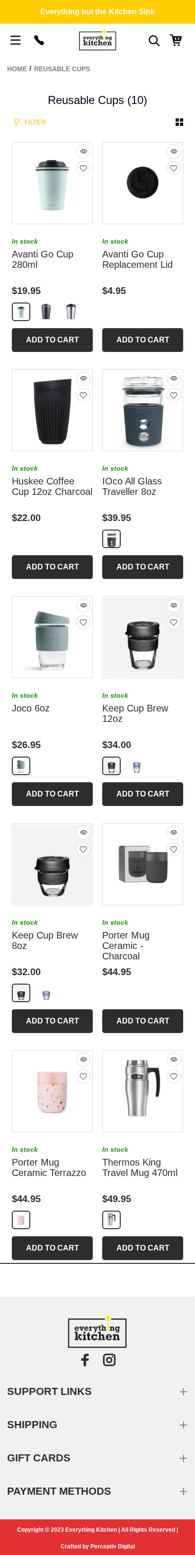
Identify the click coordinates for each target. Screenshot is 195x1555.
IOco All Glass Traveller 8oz (132, 486)
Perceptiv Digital (112, 1546)
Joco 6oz (31, 708)
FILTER (35, 122)
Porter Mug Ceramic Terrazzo (49, 1167)
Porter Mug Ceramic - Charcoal (126, 945)
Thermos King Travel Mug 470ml (139, 1167)
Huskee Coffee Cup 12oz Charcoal (52, 486)
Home (17, 69)
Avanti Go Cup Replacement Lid (137, 259)
